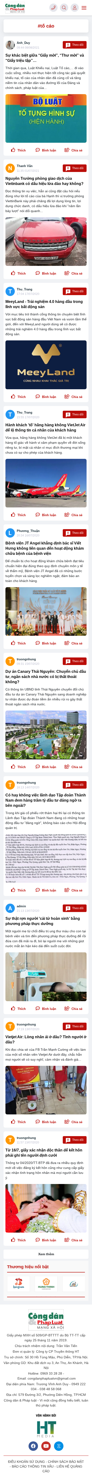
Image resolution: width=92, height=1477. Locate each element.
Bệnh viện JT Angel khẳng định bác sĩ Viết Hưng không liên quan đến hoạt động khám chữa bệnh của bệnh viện (44, 548)
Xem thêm (46, 1254)
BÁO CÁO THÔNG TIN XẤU (33, 1466)
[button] (73, 150)
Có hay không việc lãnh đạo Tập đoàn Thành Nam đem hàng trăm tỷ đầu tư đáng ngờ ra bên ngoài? (45, 800)
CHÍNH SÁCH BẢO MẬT (66, 1462)
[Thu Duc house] (73, 1284)
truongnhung (26, 659)
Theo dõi (75, 44)
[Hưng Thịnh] (46, 1284)
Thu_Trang (24, 289)
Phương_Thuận (28, 531)
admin (21, 906)
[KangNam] (18, 1284)
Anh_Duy (23, 43)
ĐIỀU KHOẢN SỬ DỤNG (26, 1462)
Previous (10, 1285)
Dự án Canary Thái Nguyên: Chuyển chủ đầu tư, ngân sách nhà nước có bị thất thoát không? (45, 676)
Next (81, 1285)
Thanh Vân (25, 166)
